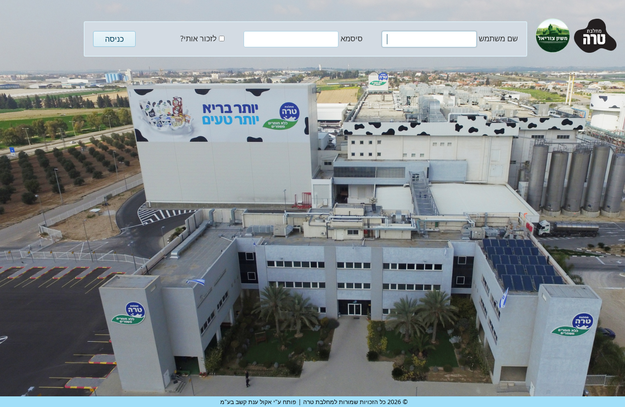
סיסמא (352, 38)
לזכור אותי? (198, 38)
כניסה (114, 39)
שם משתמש (498, 38)
